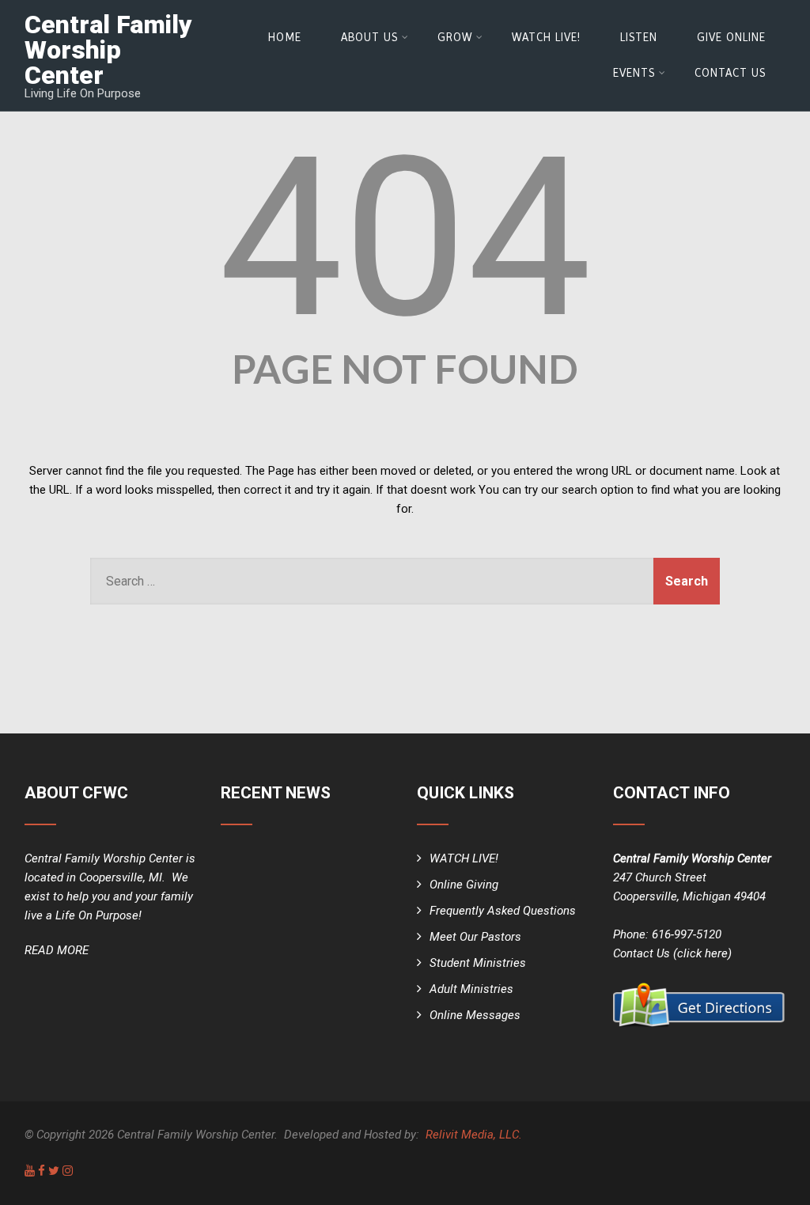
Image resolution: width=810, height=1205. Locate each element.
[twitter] (53, 1171)
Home (284, 37)
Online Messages (475, 1015)
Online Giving (464, 884)
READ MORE (57, 950)
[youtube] (30, 1171)
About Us (369, 37)
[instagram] (67, 1171)
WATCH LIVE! (546, 37)
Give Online (731, 37)
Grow (454, 37)
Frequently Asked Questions (503, 911)
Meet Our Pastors (475, 937)
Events (634, 73)
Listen (638, 37)
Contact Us (730, 73)
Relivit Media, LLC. (474, 1134)
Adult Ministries (471, 989)
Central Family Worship (108, 49)
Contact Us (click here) (672, 953)
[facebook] (41, 1171)
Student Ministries (478, 963)
